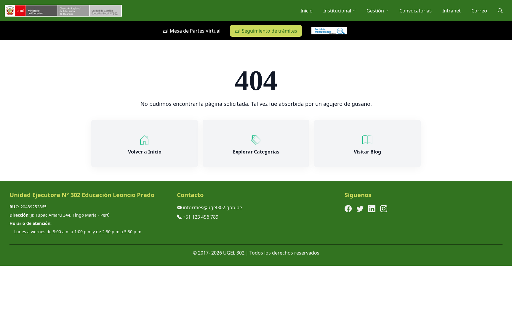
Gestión (375, 10)
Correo (479, 10)
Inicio (306, 10)
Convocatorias (415, 10)
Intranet (451, 10)
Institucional (337, 10)
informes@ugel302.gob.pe (212, 207)
